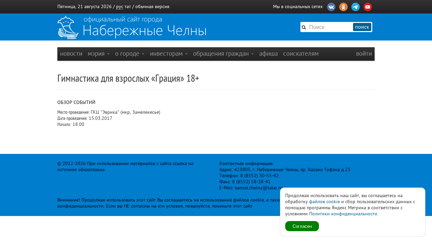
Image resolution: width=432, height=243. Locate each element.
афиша (268, 53)
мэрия (97, 53)
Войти (364, 53)
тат (128, 6)
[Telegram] (355, 6)
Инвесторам (167, 53)
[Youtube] (367, 6)
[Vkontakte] (331, 6)
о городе (128, 53)
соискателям (301, 53)
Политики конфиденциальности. (343, 213)
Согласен (302, 226)
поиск (362, 27)
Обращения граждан (221, 53)
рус (119, 6)
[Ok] (343, 6)
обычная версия (152, 6)
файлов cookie (324, 201)
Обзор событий (76, 102)
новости (71, 53)
